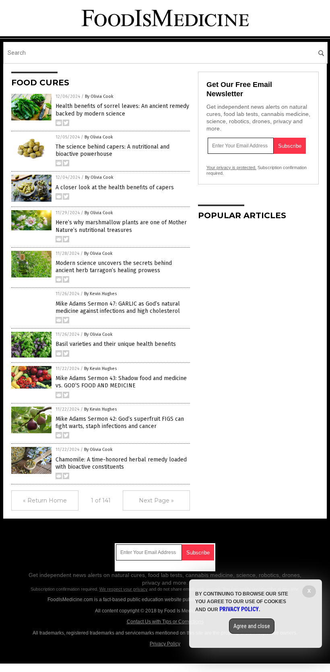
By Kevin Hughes (100, 293)
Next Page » (156, 500)
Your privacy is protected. (231, 167)
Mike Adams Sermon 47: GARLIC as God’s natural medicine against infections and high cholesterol (118, 307)
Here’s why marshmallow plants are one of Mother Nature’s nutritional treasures (121, 226)
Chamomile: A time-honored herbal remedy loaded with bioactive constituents (121, 463)
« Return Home (45, 500)
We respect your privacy (123, 589)
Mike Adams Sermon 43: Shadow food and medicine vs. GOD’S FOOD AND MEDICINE (121, 382)
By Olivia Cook (99, 96)
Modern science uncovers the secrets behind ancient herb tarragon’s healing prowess (114, 267)
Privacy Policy (165, 644)
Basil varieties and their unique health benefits (116, 344)
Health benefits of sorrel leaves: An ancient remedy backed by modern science (122, 110)
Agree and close (251, 626)
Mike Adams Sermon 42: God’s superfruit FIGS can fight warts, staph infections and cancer (120, 423)
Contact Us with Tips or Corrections (165, 621)
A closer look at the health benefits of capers (115, 187)
